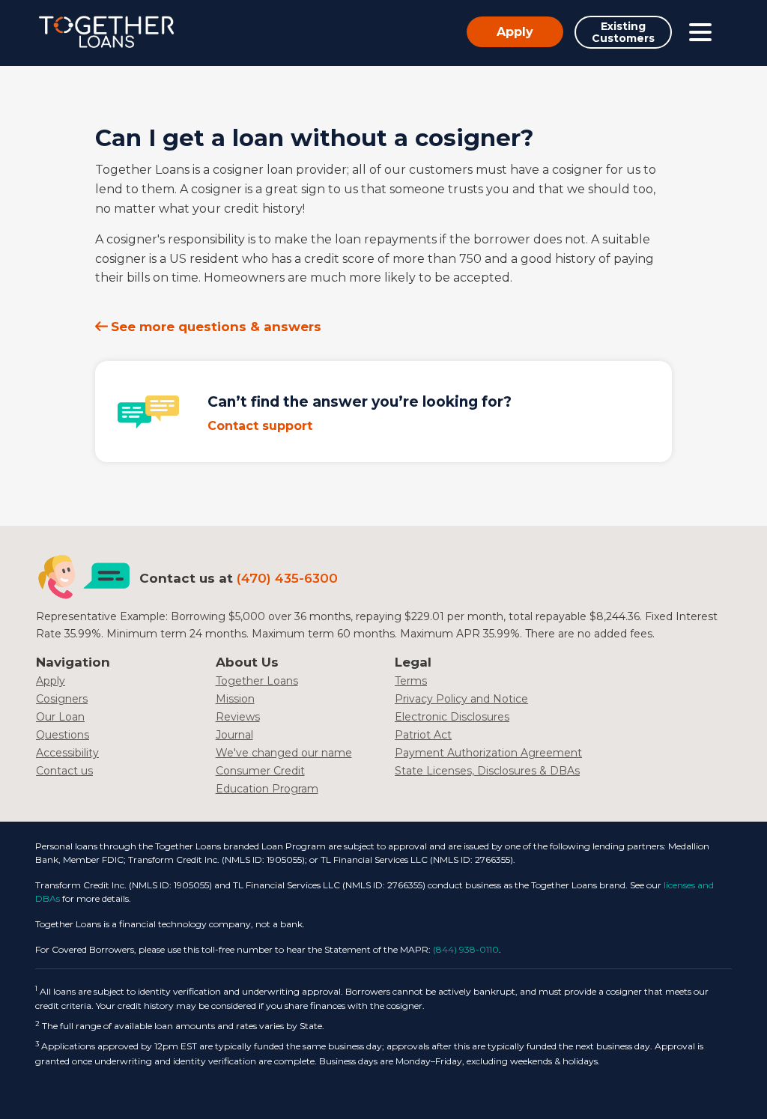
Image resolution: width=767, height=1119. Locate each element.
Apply (515, 32)
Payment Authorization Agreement (488, 752)
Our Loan (60, 717)
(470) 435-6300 (287, 578)
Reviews (238, 717)
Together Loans (257, 681)
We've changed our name (284, 752)
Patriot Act (423, 735)
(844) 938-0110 (466, 949)
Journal (234, 735)
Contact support (259, 426)
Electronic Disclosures (452, 717)
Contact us (64, 770)
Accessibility (67, 752)
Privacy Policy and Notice (461, 699)
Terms (411, 681)
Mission (235, 699)
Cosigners (62, 699)
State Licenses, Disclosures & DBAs (487, 770)
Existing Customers (623, 32)
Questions (62, 735)
